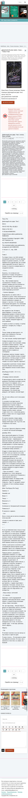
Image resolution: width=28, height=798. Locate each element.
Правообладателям (12, 792)
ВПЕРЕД (14, 208)
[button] (3, 727)
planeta (3, 2)
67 (14, 205)
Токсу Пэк (8, 94)
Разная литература (14, 90)
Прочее (23, 90)
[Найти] (25, 2)
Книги (6, 90)
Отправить (10, 750)
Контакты (3, 792)
